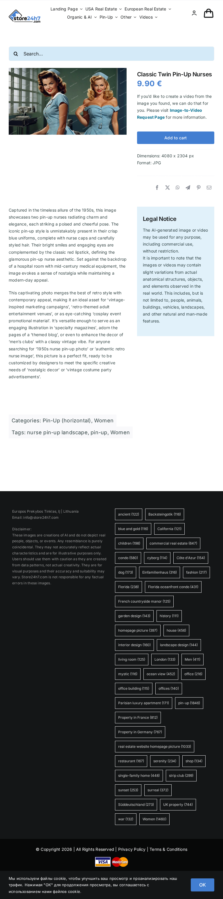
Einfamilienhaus (159, 572)
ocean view (161, 674)
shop (194, 761)
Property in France (138, 717)
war (125, 819)
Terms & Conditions (168, 849)
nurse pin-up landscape (57, 432)
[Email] (209, 188)
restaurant (131, 761)
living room (131, 659)
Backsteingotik (164, 514)
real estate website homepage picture (154, 746)
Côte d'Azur (191, 558)
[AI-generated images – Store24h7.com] (24, 11)
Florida (128, 587)
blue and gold (133, 529)
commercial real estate (173, 543)
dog (125, 572)
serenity (164, 761)
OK (202, 885)
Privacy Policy (132, 849)
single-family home (139, 775)
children (129, 543)
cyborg (157, 558)
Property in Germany (140, 732)
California (169, 529)
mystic (127, 674)
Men (192, 659)
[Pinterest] (198, 188)
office (193, 674)
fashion (196, 572)
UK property (178, 804)
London (164, 659)
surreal (158, 790)
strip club (181, 775)
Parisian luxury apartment (143, 703)
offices (169, 688)
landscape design (179, 645)
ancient (128, 514)
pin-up (99, 432)
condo (128, 558)
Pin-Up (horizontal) (67, 420)
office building (133, 688)
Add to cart (175, 137)
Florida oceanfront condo (173, 587)
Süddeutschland (136, 804)
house (176, 630)
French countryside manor (144, 601)
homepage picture (137, 630)
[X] (167, 188)
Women (104, 420)
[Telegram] (188, 188)
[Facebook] (157, 188)
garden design (134, 616)
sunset (128, 790)
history (169, 616)
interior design (134, 645)
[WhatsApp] (178, 188)
